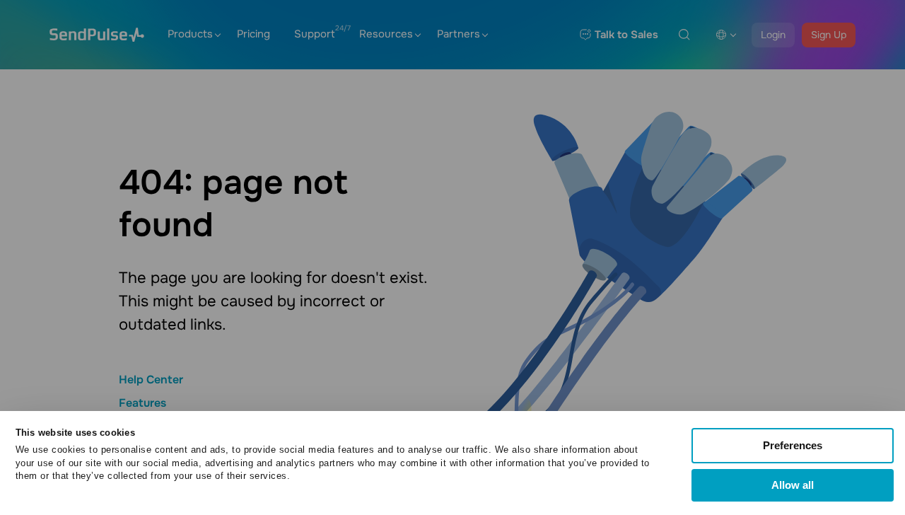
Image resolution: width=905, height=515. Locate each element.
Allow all (792, 485)
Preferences (792, 445)
